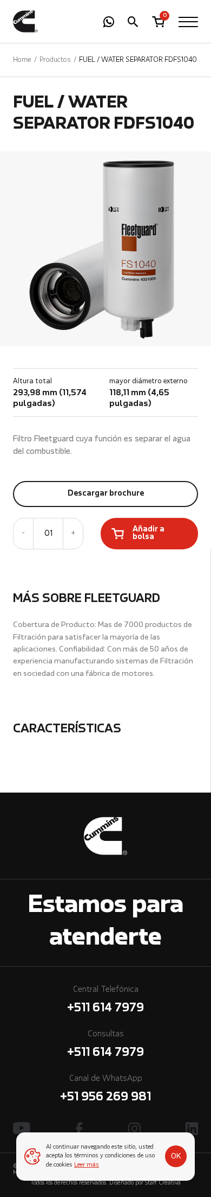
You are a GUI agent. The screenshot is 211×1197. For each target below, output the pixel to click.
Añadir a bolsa (148, 533)
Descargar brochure (106, 493)
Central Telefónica (105, 1000)
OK (176, 1156)
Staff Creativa (163, 1183)
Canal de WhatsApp (105, 1089)
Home (22, 60)
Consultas (105, 1044)
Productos (55, 60)
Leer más (86, 1165)
